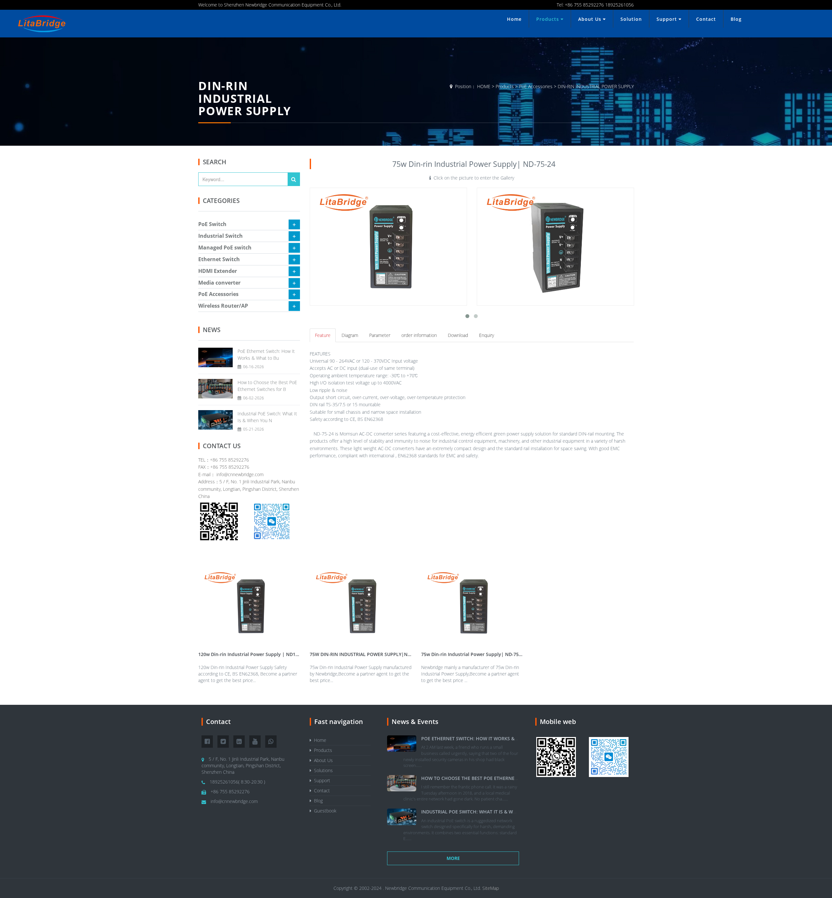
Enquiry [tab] (486, 335)
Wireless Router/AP (223, 305)
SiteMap (490, 888)
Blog (736, 19)
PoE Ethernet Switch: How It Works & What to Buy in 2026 (493, 738)
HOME (483, 86)
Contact (706, 19)
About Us (590, 19)
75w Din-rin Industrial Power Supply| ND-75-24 (473, 654)
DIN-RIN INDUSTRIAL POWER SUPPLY (596, 86)
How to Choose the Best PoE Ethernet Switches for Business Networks (510, 778)
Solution (631, 19)
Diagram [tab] (350, 335)
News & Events (415, 721)
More (453, 858)
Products (548, 19)
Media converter (219, 282)
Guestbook (323, 811)
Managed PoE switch (225, 247)
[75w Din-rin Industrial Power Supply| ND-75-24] (388, 246)
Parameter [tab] (379, 335)
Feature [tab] (323, 335)
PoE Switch (212, 224)
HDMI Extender (217, 271)
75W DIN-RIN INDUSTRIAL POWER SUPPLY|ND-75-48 (367, 654)
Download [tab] (458, 335)
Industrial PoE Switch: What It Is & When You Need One (489, 812)
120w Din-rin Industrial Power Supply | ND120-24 (252, 654)
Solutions (322, 770)
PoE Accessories (535, 86)
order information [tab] (419, 335)
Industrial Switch (220, 235)
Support (667, 19)
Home (514, 19)
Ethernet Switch (219, 259)
